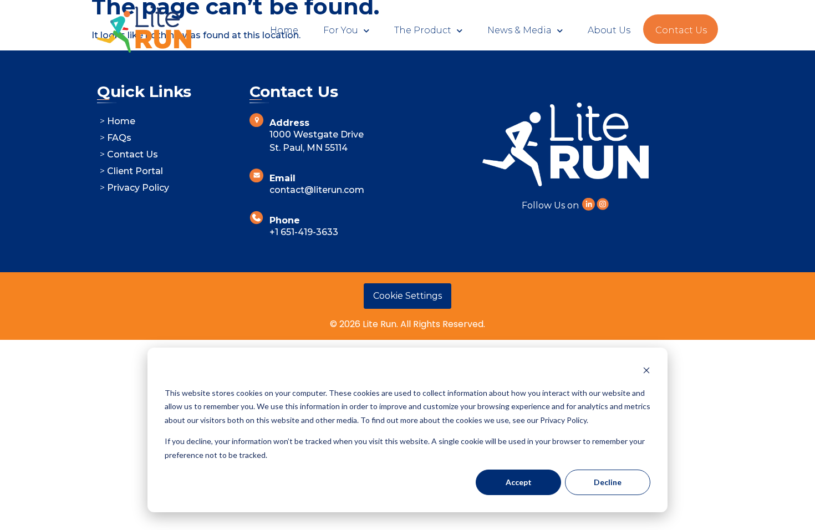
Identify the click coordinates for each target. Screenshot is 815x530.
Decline (608, 482)
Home (284, 30)
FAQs (119, 137)
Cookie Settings (407, 296)
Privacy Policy (138, 187)
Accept (519, 482)
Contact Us (681, 30)
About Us (609, 30)
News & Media (519, 30)
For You (340, 30)
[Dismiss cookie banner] (646, 372)
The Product (422, 30)
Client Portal (135, 171)
